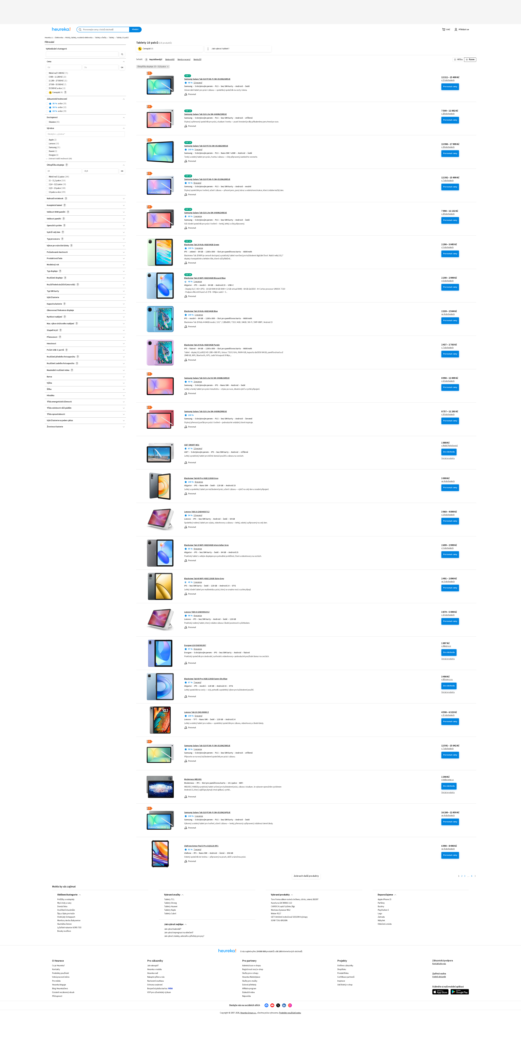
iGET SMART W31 (191, 445)
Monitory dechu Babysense (68, 920)
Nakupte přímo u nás (156, 977)
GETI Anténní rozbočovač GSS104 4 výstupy (289, 917)
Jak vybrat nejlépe (173, 924)
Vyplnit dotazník (439, 976)
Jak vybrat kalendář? (172, 929)
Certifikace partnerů (345, 977)
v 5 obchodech (447, 247)
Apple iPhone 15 (384, 899)
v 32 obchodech (448, 381)
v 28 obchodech (448, 113)
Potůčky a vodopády (65, 899)
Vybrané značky (172, 894)
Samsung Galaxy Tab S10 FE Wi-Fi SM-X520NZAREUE (207, 79)
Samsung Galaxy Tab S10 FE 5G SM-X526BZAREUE (206, 146)
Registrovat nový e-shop (252, 969)
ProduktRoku (343, 973)
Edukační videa (248, 992)
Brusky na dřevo (64, 931)
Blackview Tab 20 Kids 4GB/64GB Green (201, 244)
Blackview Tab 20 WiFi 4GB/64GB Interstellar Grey (206, 545)
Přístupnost (57, 996)
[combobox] (103, 29)
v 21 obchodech (448, 715)
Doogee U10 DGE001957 (195, 645)
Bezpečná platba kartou (157, 988)
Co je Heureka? (58, 965)
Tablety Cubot (170, 913)
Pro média (56, 981)
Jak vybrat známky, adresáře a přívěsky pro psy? (184, 936)
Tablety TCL (169, 899)
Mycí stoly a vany (64, 903)
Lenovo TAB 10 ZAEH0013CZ (196, 612)
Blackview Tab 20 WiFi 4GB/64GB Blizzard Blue (204, 278)
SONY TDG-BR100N (279, 920)
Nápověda (246, 996)
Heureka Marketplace (251, 977)
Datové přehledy (249, 984)
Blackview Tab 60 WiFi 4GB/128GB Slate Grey (204, 578)
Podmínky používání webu (290, 1012)
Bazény (381, 906)
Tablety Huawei (170, 906)
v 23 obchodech (448, 615)
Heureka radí (152, 973)
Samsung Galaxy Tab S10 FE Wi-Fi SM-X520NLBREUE (207, 179)
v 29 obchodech (448, 214)
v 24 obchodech (448, 147)
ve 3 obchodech (448, 581)
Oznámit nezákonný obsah (63, 992)
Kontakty (56, 969)
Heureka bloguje (59, 984)
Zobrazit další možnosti (58, 158)
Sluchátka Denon (64, 924)
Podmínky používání (60, 973)
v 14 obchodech (448, 514)
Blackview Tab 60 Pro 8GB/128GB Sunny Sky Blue (205, 678)
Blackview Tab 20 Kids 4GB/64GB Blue (201, 311)
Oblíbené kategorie (67, 894)
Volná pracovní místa (60, 977)
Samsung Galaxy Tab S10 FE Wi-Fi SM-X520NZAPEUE (207, 812)
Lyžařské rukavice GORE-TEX (69, 927)
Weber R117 (276, 913)
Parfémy (381, 903)
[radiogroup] (85, 107)
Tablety (111, 37)
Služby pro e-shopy (250, 973)
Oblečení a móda (385, 924)
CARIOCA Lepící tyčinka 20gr (283, 906)
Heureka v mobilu (154, 969)
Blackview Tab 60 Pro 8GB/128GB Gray (201, 478)
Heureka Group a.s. (248, 1012)
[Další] (475, 876)
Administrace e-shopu (251, 965)
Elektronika (59, 37)
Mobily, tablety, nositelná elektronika (79, 37)
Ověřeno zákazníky (345, 965)
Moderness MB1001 (193, 779)
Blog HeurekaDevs (60, 988)
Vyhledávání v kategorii (56, 48)
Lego (380, 913)
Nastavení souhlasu (155, 981)
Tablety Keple (170, 910)
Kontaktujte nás (439, 963)
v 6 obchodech (447, 281)
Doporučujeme (385, 894)
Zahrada (381, 917)
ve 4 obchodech (448, 314)
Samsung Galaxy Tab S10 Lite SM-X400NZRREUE (205, 411)
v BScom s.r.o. (447, 679)
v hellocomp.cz (447, 780)
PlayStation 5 (383, 910)
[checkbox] (47, 73)
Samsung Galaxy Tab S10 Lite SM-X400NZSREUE (205, 114)
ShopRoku (341, 969)
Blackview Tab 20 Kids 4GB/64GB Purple (202, 345)
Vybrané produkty (280, 894)
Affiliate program (249, 988)
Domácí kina (62, 906)
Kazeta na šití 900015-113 (281, 903)
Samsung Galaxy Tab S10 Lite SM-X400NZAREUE (205, 212)
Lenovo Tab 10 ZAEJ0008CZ (196, 712)
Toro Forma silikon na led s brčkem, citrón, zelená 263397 (294, 899)
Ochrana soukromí (154, 984)
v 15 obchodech (448, 80)
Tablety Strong (170, 903)
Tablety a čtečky (101, 37)
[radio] (47, 103)
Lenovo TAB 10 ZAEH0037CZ (196, 511)
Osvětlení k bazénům (66, 910)
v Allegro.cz (446, 646)
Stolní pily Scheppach (66, 917)
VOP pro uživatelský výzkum (159, 992)
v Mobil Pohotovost (449, 445)
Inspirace (341, 981)
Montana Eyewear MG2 (280, 910)
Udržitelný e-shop (344, 984)
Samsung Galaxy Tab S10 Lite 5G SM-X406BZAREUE (207, 378)
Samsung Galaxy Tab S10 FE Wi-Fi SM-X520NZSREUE (207, 745)
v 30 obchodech (448, 414)
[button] (82, 54)
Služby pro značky (249, 981)
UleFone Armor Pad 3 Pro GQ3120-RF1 (201, 846)
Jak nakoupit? (153, 965)
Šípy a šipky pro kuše (66, 913)
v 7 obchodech (447, 180)
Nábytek (381, 920)
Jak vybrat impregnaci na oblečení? (178, 932)
